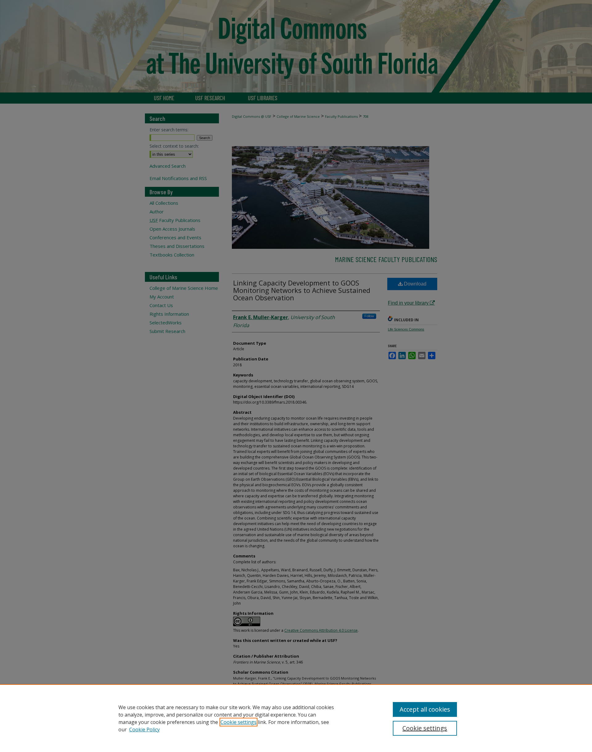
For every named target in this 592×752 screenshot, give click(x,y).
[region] (296, 718)
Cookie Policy (144, 729)
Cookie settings (238, 722)
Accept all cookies (425, 709)
